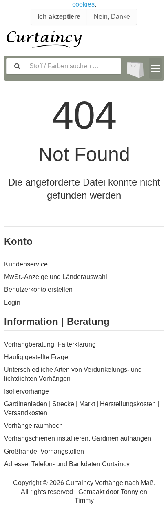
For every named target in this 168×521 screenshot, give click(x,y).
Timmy (84, 500)
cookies (83, 4)
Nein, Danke (112, 16)
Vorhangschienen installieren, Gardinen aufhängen (77, 438)
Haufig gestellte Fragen (38, 356)
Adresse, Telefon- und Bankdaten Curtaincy (67, 464)
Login (12, 302)
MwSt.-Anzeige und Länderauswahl (55, 276)
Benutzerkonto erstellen (38, 289)
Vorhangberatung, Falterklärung (50, 344)
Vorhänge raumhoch (33, 425)
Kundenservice (26, 264)
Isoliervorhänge (26, 391)
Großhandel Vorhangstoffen (44, 451)
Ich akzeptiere (59, 16)
